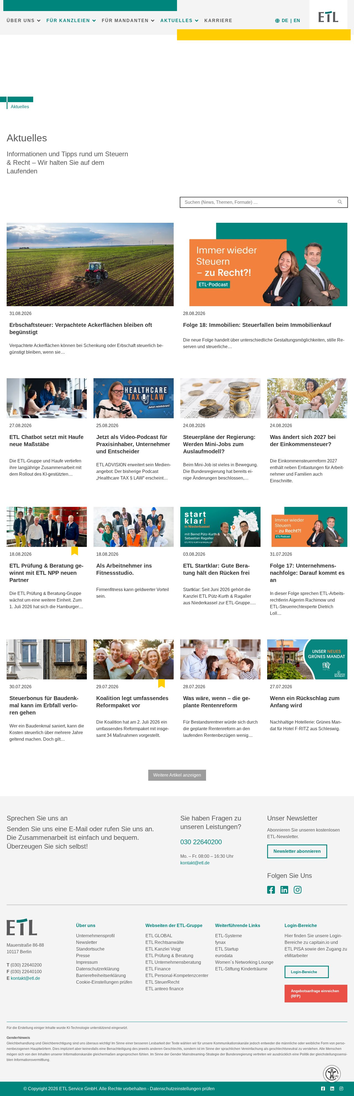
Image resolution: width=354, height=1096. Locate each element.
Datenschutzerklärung (97, 969)
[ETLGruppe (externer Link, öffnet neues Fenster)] (271, 890)
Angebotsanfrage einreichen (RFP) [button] (315, 993)
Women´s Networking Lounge (244, 962)
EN (297, 20)
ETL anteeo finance (164, 988)
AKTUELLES (176, 20)
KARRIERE (218, 20)
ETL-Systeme (228, 935)
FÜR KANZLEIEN (68, 20)
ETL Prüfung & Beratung (169, 955)
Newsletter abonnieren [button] (297, 851)
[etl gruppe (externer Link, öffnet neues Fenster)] (284, 890)
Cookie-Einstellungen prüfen (104, 982)
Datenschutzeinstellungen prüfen (182, 1088)
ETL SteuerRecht (162, 982)
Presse (83, 955)
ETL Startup (226, 949)
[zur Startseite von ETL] (328, 16)
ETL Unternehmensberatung (173, 962)
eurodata (224, 955)
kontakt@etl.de (195, 863)
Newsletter (86, 942)
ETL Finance (158, 969)
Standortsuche (90, 949)
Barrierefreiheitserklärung (101, 975)
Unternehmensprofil (95, 935)
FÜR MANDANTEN (125, 20)
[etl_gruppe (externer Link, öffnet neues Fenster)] (297, 890)
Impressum (87, 962)
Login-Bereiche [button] (304, 972)
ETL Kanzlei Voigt (163, 949)
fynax (220, 942)
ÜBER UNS (21, 20)
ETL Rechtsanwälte (164, 942)
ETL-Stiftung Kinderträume (241, 969)
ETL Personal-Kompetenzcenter (176, 975)
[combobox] (263, 202)
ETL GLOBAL (158, 935)
